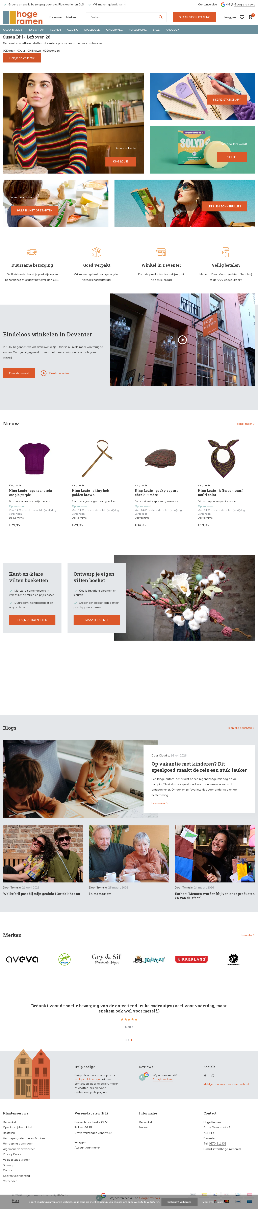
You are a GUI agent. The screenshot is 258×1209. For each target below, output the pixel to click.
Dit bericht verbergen (179, 1201)
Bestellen (9, 1133)
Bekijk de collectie (22, 58)
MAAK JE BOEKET (96, 620)
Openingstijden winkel (17, 1127)
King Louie (15, 485)
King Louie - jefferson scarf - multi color (221, 493)
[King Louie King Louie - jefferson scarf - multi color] (223, 459)
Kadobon (173, 29)
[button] (126, 1039)
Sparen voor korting (16, 1176)
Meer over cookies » (214, 1201)
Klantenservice (207, 4)
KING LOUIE (120, 161)
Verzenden (10, 1181)
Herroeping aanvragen (18, 1143)
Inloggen (80, 1142)
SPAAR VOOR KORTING (194, 17)
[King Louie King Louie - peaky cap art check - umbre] (160, 459)
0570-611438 (217, 1143)
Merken (71, 17)
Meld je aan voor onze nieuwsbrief (226, 1084)
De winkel (56, 17)
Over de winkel (19, 373)
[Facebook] (205, 1075)
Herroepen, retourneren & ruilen (24, 1138)
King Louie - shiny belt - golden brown (91, 493)
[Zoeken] (161, 17)
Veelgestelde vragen (16, 1159)
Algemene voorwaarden (19, 1149)
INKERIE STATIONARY (227, 99)
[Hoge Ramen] (23, 17)
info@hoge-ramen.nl (227, 1149)
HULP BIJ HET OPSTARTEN (34, 210)
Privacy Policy (12, 1154)
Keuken (55, 29)
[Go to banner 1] (73, 123)
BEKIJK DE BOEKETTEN (32, 620)
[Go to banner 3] (202, 150)
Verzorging (138, 29)
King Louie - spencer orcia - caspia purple (31, 493)
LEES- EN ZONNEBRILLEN (224, 206)
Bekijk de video (59, 373)
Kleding (72, 29)
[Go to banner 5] (184, 203)
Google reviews (244, 4)
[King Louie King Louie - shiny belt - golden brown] (97, 459)
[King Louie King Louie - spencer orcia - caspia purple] (34, 459)
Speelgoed (92, 29)
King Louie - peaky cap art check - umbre (156, 493)
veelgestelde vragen (88, 1079)
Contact (8, 1170)
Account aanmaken (88, 1147)
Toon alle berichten (239, 728)
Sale (156, 29)
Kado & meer (12, 29)
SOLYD (231, 157)
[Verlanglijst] (242, 17)
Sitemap (8, 1165)
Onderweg (114, 29)
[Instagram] (212, 1075)
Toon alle (246, 935)
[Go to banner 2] (202, 96)
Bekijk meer (244, 424)
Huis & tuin (36, 29)
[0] (249, 17)
